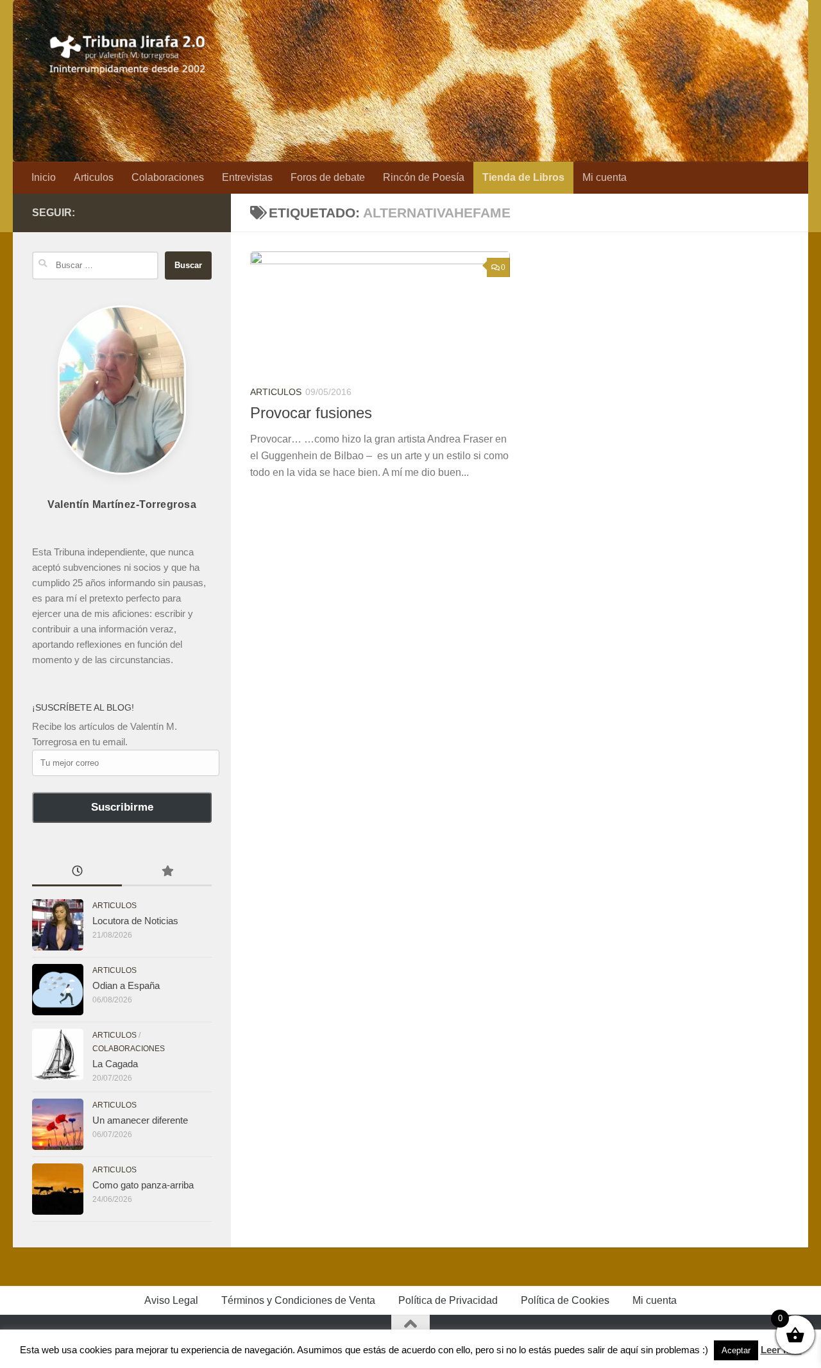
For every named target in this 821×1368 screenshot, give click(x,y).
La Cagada (115, 1063)
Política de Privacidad (448, 1300)
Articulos (94, 177)
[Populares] (167, 872)
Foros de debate (328, 177)
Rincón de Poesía (423, 177)
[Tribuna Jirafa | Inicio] (128, 51)
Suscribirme (122, 807)
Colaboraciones (167, 177)
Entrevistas (247, 177)
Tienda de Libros (523, 177)
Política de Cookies (565, 1300)
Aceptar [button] (736, 1350)
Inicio (43, 177)
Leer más (781, 1349)
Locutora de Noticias (135, 920)
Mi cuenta (604, 177)
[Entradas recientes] (77, 872)
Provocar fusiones (311, 413)
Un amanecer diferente (140, 1120)
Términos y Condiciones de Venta (298, 1300)
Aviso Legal (171, 1300)
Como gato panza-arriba (143, 1184)
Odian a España (126, 985)
